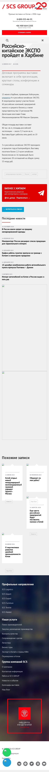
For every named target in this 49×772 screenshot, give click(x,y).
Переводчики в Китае (11, 656)
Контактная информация (12, 671)
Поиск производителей (12, 624)
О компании (7, 667)
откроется (6, 97)
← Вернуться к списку (13, 209)
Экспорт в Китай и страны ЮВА (15, 652)
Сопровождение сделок (12, 638)
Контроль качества (10, 633)
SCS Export (6, 598)
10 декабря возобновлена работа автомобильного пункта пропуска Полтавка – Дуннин (24, 266)
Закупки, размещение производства (17, 629)
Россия (27, 174)
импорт (34, 174)
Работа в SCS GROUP (10, 676)
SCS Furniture (7, 603)
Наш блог (34, 501)
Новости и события (10, 680)
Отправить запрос (24, 32)
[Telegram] (7, 762)
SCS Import (6, 594)
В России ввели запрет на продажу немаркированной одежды (17, 230)
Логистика (6, 643)
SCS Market (6, 612)
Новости (8, 501)
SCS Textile (6, 607)
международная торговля (14, 174)
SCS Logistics (7, 589)
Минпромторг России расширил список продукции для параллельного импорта (23, 242)
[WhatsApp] (7, 752)
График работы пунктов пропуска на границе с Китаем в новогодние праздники (22, 254)
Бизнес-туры (7, 647)
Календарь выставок (10, 685)
